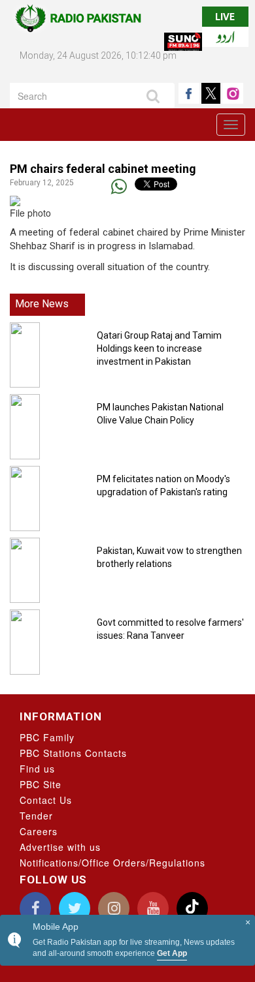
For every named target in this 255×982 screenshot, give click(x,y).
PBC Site (40, 784)
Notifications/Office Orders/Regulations (112, 862)
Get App (172, 953)
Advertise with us (60, 846)
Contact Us (46, 799)
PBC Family (47, 737)
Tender (36, 815)
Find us (37, 768)
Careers (39, 831)
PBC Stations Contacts (73, 753)
